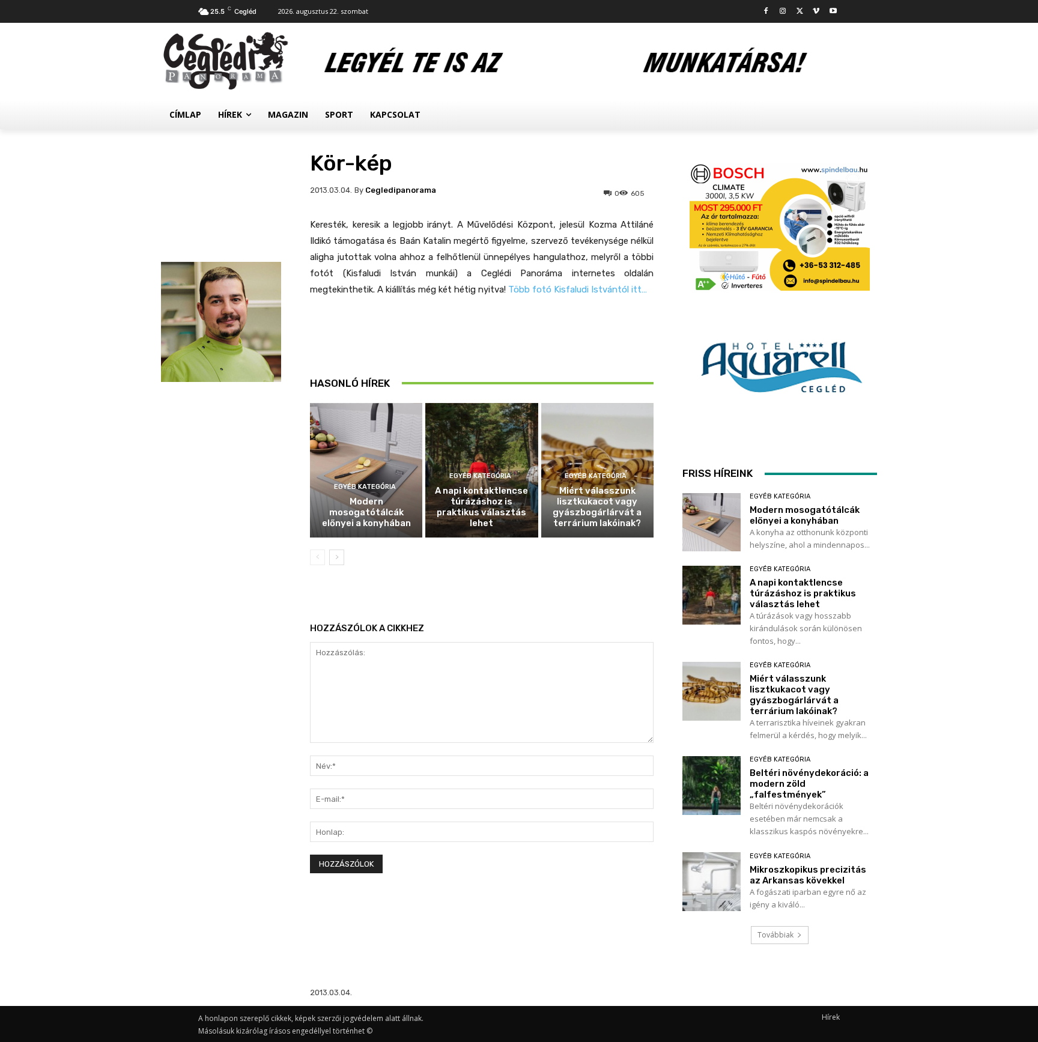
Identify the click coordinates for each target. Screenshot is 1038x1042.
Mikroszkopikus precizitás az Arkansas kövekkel (808, 875)
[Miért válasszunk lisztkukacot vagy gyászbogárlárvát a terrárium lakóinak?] (711, 691)
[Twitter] (800, 12)
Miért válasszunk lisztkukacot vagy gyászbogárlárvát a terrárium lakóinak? (597, 507)
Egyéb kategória (365, 486)
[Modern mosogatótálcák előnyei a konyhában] (366, 470)
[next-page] (336, 557)
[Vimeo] (816, 12)
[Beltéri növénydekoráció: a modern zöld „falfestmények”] (711, 785)
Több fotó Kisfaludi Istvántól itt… (576, 289)
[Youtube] (833, 12)
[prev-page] (317, 557)
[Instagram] (783, 12)
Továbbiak (775, 935)
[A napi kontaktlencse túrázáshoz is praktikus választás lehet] (711, 595)
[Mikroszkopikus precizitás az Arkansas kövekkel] (711, 881)
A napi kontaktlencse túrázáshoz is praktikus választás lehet (481, 507)
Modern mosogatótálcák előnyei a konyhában (366, 512)
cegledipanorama (400, 190)
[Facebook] (766, 12)
